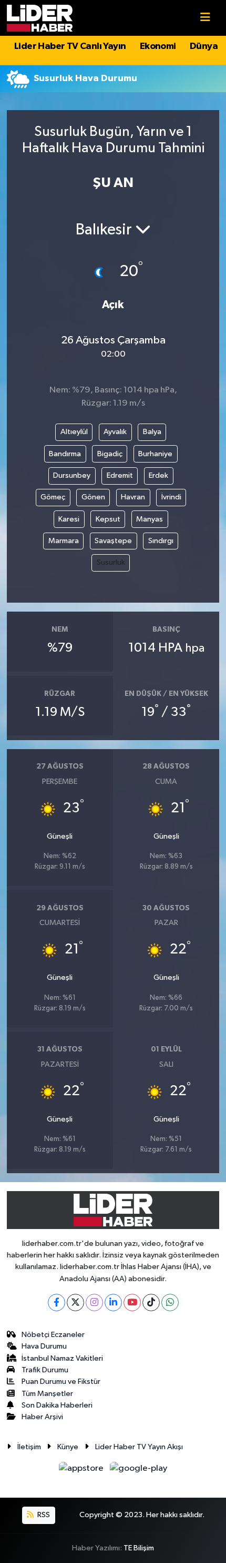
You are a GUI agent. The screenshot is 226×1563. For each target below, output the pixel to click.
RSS (43, 1515)
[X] (75, 1302)
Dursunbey (71, 475)
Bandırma (65, 454)
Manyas (149, 519)
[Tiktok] (151, 1302)
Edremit (120, 475)
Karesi (68, 519)
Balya (152, 432)
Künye (67, 1447)
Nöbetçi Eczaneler (53, 1335)
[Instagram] (94, 1302)
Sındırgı (160, 541)
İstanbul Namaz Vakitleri (62, 1358)
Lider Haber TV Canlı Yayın (70, 46)
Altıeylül (74, 432)
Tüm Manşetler (47, 1394)
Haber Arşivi (42, 1417)
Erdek (158, 475)
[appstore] (82, 1470)
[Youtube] (132, 1302)
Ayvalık (115, 432)
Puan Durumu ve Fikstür (61, 1381)
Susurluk (111, 562)
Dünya (204, 46)
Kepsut (108, 519)
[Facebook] (56, 1302)
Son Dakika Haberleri (57, 1405)
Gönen (93, 497)
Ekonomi (158, 46)
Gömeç (52, 497)
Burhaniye (155, 454)
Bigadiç (109, 454)
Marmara (63, 541)
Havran (133, 497)
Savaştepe (113, 541)
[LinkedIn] (113, 1302)
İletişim (29, 1447)
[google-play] (139, 1470)
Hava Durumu (44, 1346)
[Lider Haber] (40, 17)
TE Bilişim (139, 1548)
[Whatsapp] (170, 1302)
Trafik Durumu (45, 1370)
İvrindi (171, 497)
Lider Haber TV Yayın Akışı (139, 1447)
